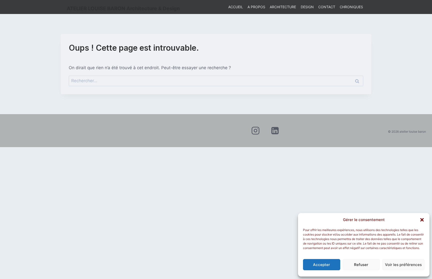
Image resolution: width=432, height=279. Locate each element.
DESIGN (307, 7)
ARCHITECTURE (283, 7)
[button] (422, 219)
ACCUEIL (235, 7)
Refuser (361, 264)
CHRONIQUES (351, 7)
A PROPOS (256, 7)
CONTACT (326, 7)
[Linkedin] (275, 130)
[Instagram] (255, 130)
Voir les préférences (403, 264)
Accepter (321, 264)
